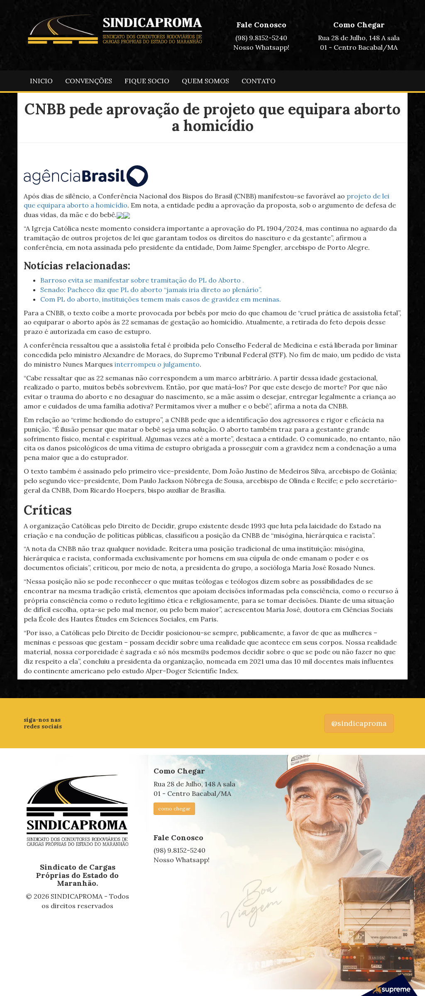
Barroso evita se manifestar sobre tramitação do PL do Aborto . (142, 280)
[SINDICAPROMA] (78, 811)
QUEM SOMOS (205, 81)
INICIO (41, 81)
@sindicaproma (359, 723)
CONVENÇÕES (88, 81)
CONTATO (259, 81)
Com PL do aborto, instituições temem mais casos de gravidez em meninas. (160, 299)
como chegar (174, 808)
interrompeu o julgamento (157, 364)
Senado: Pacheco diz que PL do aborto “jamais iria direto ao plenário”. (151, 289)
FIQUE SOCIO (147, 81)
